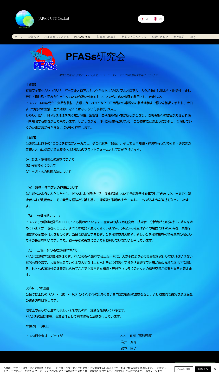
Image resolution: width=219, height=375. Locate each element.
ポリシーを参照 (153, 370)
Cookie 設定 (183, 369)
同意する (203, 369)
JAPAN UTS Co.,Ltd (53, 18)
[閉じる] (215, 369)
